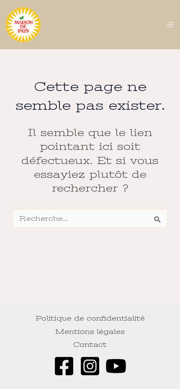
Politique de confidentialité (90, 318)
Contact (90, 345)
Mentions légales (90, 332)
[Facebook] (64, 366)
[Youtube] (115, 366)
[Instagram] (90, 366)
